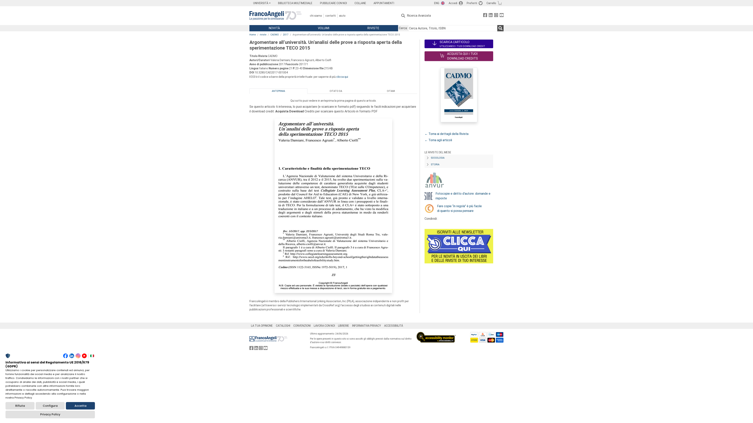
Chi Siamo (316, 15)
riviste (263, 34)
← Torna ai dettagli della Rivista (446, 134)
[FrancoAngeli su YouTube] (502, 15)
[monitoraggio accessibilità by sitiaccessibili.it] (436, 334)
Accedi (453, 3)
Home (252, 34)
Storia (435, 164)
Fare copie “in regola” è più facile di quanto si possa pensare (459, 208)
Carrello (491, 3)
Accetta (80, 406)
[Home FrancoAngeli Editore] (275, 16)
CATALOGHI (283, 325)
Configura (50, 406)
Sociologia (438, 157)
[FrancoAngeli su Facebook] (485, 15)
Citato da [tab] (336, 91)
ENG (436, 3)
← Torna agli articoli (438, 140)
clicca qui (342, 76)
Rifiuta (20, 406)
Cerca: (403, 28)
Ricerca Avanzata (419, 15)
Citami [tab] (391, 91)
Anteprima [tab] (278, 91)
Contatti (330, 15)
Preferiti (472, 3)
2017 (285, 34)
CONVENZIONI (302, 325)
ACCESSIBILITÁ (393, 325)
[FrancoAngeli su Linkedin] (491, 15)
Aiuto (342, 15)
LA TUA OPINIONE (262, 325)
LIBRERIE (343, 325)
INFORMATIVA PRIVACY (366, 325)
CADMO (274, 34)
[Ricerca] (500, 28)
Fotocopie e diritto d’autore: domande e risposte (463, 196)
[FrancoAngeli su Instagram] (496, 15)
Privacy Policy (50, 414)
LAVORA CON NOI (324, 325)
